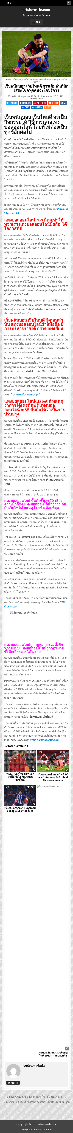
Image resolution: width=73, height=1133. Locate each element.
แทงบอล (48, 96)
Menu (9, 2)
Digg (27, 107)
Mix (48, 107)
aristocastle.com (36, 9)
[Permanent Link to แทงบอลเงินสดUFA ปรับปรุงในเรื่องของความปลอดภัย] (53, 917)
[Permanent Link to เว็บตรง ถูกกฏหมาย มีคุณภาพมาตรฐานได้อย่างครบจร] (20, 795)
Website (14, 1082)
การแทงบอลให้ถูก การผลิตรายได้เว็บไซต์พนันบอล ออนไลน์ (20, 777)
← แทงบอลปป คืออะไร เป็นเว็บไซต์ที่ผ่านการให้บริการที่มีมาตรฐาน (36, 1102)
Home (8, 79)
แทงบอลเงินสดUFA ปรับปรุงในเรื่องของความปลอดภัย (53, 1054)
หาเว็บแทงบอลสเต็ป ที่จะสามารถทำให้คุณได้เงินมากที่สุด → (36, 1096)
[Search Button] (69, 3)
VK (65, 103)
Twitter (13, 103)
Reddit (55, 103)
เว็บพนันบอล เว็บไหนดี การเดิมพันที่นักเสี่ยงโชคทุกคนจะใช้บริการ (36, 88)
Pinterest (41, 103)
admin (13, 96)
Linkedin (38, 107)
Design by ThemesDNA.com (36, 1129)
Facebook (26, 103)
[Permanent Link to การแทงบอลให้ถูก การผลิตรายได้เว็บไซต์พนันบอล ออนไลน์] (20, 761)
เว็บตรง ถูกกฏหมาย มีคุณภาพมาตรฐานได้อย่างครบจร (20, 810)
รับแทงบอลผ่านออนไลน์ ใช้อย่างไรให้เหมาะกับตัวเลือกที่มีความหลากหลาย (53, 777)
